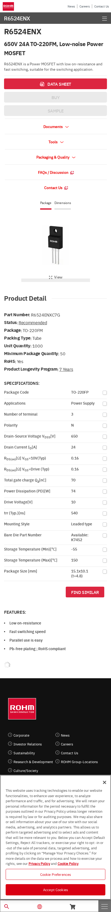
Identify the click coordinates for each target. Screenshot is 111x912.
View (58, 277)
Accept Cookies (55, 889)
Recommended (33, 322)
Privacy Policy (39, 863)
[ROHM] (9, 6)
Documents (53, 126)
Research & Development (33, 761)
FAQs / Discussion (53, 172)
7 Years (66, 369)
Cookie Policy (68, 863)
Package (45, 203)
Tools (53, 141)
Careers (84, 6)
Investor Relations (27, 744)
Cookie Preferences (55, 874)
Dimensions (62, 203)
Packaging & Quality (53, 157)
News (71, 6)
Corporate (21, 735)
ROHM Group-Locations (79, 761)
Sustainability (24, 753)
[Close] (104, 782)
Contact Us (101, 6)
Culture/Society (25, 770)
